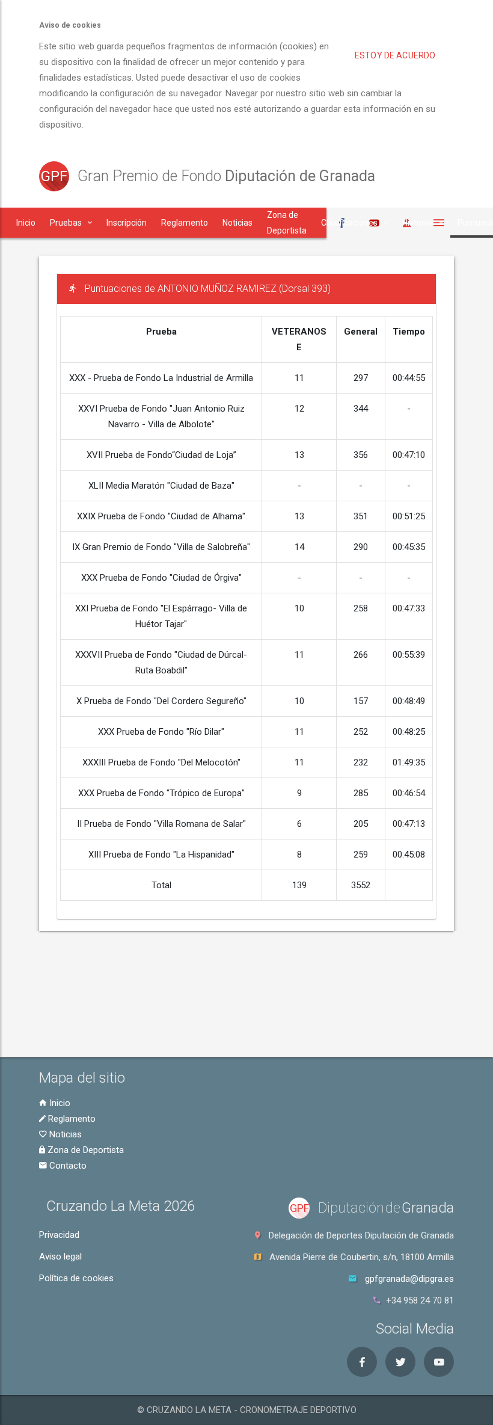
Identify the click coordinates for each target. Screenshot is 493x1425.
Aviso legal (60, 1256)
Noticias (64, 1134)
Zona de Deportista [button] (287, 222)
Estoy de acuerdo (395, 55)
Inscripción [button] (126, 222)
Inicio (58, 1103)
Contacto (67, 1165)
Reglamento (71, 1118)
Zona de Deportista (84, 1150)
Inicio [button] (25, 222)
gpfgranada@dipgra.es (409, 1278)
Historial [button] (417, 222)
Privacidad (59, 1234)
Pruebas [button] (66, 222)
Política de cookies (76, 1278)
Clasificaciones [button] (349, 222)
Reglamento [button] (184, 222)
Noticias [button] (237, 222)
